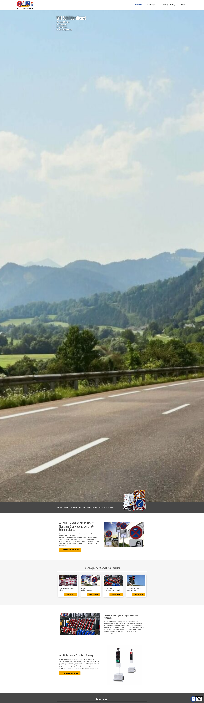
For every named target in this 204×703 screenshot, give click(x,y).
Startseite (138, 5)
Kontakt (183, 5)
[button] (199, 698)
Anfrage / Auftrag (169, 5)
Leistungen (151, 5)
